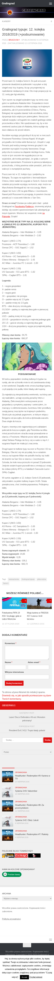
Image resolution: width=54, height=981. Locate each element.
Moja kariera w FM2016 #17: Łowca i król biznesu (37, 616)
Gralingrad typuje (28, 579)
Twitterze (29, 206)
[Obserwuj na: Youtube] (41, 705)
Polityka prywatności (11, 919)
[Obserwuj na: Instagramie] (50, 705)
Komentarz (10, 643)
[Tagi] (45, 765)
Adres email (34, 662)
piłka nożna (41, 579)
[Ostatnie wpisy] (8, 765)
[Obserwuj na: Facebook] (32, 705)
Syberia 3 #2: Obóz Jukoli (26, 820)
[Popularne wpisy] (21, 765)
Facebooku (20, 206)
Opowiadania (21, 772)
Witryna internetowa (14, 672)
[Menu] (50, 3)
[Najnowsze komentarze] (33, 765)
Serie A (5, 583)
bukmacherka (14, 579)
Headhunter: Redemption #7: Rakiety (31, 834)
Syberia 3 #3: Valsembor (26, 791)
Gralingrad (8, 3)
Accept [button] (24, 977)
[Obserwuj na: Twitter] (37, 705)
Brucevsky (14, 40)
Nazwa (8, 662)
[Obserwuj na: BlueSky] (45, 705)
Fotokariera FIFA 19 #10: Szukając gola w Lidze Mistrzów (11, 616)
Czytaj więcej (35, 977)
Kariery (6, 21)
